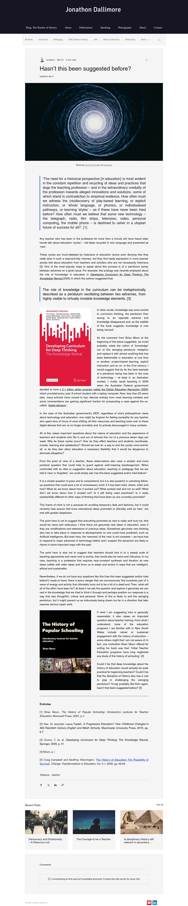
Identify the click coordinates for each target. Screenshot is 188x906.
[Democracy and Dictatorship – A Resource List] (46, 822)
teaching (56, 775)
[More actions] (146, 60)
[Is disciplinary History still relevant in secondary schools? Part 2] (141, 822)
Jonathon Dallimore (93, 9)
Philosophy (130, 39)
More (143, 39)
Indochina (43, 39)
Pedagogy (58, 39)
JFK (95, 39)
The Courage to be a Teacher (93, 839)
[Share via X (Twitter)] (48, 785)
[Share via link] (62, 785)
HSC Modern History (78, 39)
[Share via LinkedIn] (55, 785)
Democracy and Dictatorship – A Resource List (45, 841)
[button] (159, 39)
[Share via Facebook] (41, 785)
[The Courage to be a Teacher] (94, 822)
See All (160, 804)
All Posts (29, 39)
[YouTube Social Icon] (149, 902)
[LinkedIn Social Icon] (154, 902)
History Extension (111, 39)
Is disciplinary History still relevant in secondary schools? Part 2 (139, 841)
